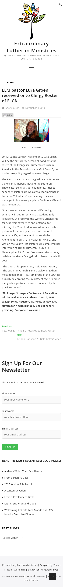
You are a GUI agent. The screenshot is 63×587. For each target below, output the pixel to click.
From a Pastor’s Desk (16, 477)
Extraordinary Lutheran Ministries (32, 47)
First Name (8, 393)
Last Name (8, 411)
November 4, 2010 (35, 107)
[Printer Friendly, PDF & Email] (7, 115)
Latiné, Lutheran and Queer (20, 503)
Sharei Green (12, 107)
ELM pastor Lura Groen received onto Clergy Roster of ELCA (30, 95)
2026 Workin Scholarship (18, 484)
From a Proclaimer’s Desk (19, 497)
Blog (10, 82)
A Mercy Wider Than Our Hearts (23, 471)
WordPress (19, 569)
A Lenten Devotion (15, 490)
